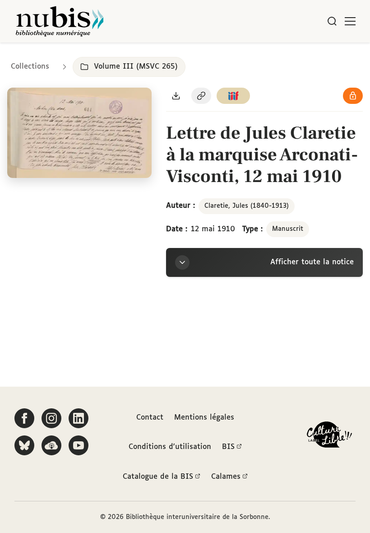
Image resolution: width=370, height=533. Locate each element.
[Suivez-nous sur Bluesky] (24, 445)
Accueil (325, 55)
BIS (228, 447)
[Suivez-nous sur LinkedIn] (78, 418)
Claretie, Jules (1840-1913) (246, 206)
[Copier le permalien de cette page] (201, 96)
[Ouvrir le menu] (350, 21)
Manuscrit (287, 229)
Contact (149, 417)
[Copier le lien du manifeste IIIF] (233, 96)
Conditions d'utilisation (170, 447)
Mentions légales (204, 417)
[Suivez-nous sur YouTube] (78, 445)
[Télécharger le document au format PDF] (176, 96)
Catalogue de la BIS (158, 477)
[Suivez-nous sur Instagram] (51, 418)
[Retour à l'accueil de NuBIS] (59, 21)
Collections (30, 66)
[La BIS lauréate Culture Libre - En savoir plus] (329, 436)
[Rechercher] (332, 21)
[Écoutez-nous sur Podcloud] (51, 445)
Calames (225, 477)
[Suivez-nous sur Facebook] (24, 418)
